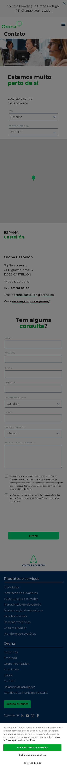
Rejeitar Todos (32, 763)
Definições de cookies (32, 755)
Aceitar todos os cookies (32, 747)
